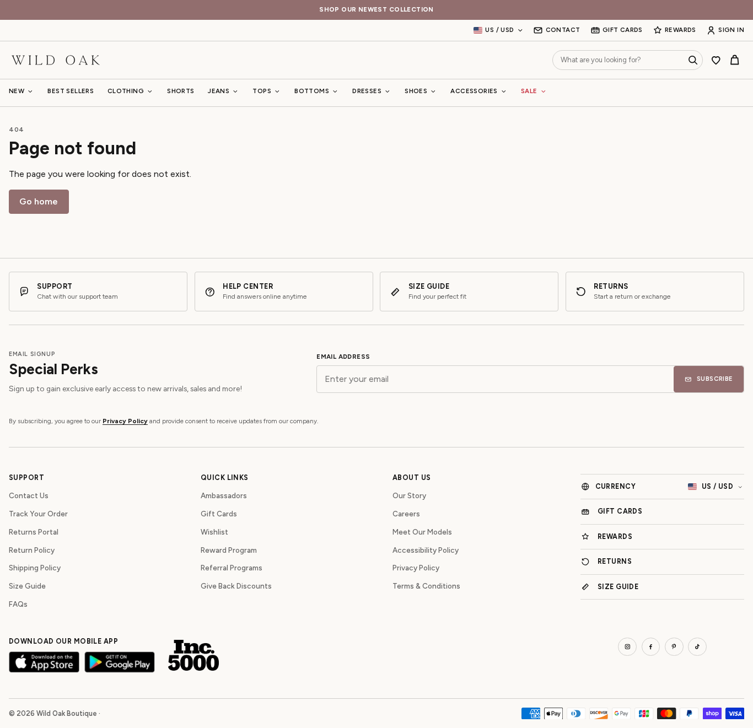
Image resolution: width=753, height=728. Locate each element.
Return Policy (32, 550)
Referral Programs (231, 567)
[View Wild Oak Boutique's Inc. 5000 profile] (193, 655)
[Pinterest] (674, 647)
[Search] (693, 60)
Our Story (409, 495)
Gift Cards (219, 513)
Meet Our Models (422, 531)
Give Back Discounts (236, 585)
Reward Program (229, 550)
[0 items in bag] (734, 60)
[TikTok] (697, 647)
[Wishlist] (716, 60)
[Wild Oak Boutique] (56, 59)
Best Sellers (70, 91)
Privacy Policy (125, 421)
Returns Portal (33, 531)
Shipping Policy (35, 567)
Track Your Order (38, 513)
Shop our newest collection (376, 9)
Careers (406, 513)
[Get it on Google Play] (119, 662)
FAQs (18, 604)
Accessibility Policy (425, 550)
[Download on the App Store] (44, 662)
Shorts (180, 91)
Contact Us (29, 495)
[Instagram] (627, 647)
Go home (38, 201)
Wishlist (214, 531)
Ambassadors (224, 495)
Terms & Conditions (426, 585)
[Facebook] (651, 647)
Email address (343, 356)
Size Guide (27, 585)
